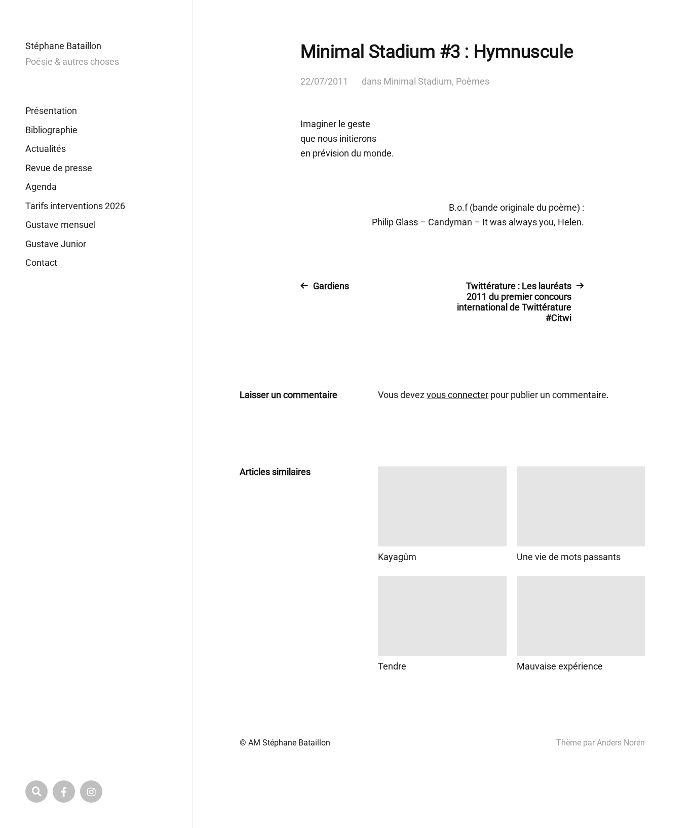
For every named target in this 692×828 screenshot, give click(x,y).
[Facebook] (64, 791)
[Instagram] (91, 791)
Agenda (41, 186)
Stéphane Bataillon (63, 46)
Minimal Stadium (417, 81)
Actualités (45, 148)
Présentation (51, 110)
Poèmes (472, 81)
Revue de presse (58, 168)
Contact (41, 262)
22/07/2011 (324, 81)
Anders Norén (621, 742)
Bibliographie (51, 130)
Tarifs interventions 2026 (75, 206)
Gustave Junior (55, 244)
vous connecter (457, 394)
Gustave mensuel (60, 224)
